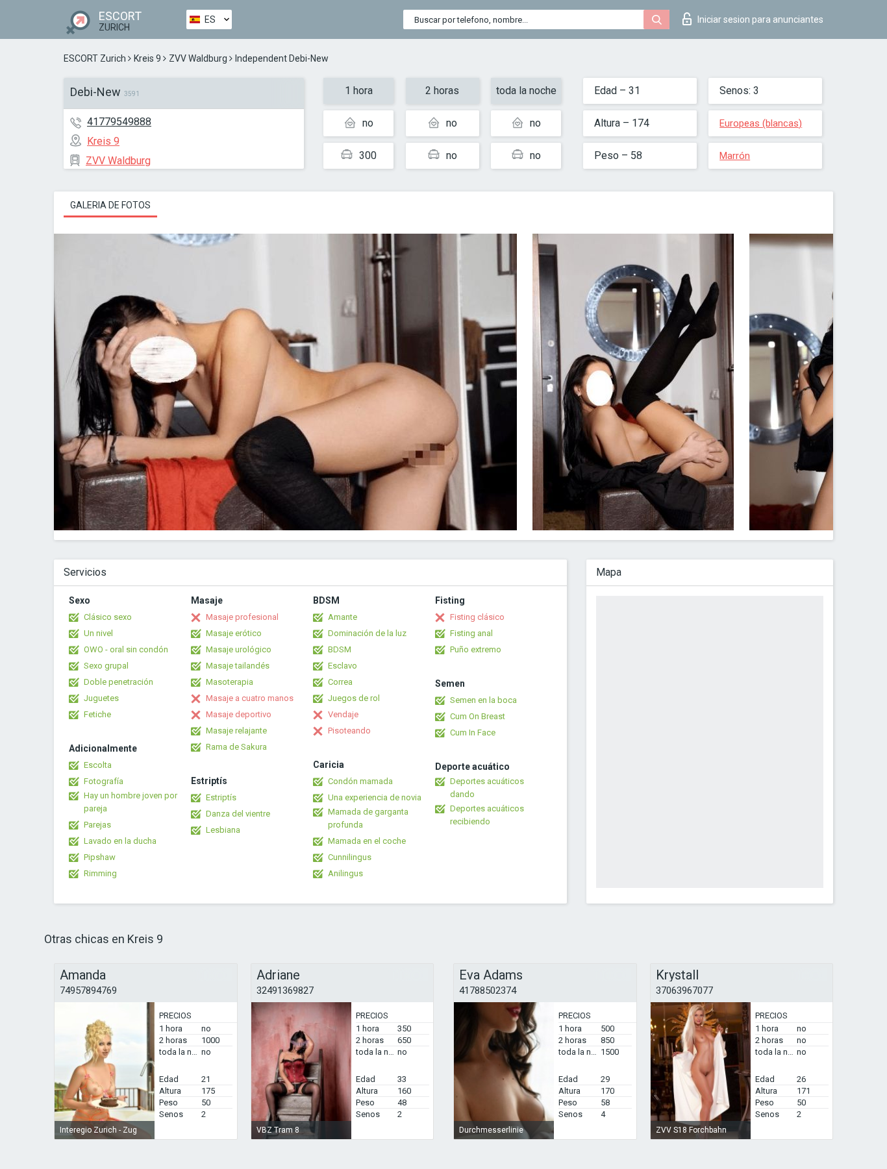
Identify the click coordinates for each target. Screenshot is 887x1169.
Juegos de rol (354, 698)
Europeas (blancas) (760, 123)
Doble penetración (118, 682)
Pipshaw (100, 857)
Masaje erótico (234, 633)
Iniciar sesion (760, 19)
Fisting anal (471, 633)
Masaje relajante (236, 730)
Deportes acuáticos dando (487, 787)
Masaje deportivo (238, 714)
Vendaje (343, 714)
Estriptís (221, 797)
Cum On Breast (477, 716)
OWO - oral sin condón (126, 649)
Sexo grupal (106, 666)
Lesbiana (223, 830)
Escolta (98, 765)
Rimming (100, 873)
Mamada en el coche (367, 841)
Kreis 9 (147, 58)
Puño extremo (475, 649)
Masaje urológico (238, 649)
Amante (342, 617)
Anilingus (345, 873)
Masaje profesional (242, 617)
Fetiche (97, 714)
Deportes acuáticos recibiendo (487, 815)
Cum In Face (472, 732)
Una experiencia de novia (374, 797)
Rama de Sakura (236, 747)
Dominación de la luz (367, 633)
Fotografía (103, 781)
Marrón (734, 156)
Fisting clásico (477, 617)
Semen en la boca (483, 700)
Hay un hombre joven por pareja (130, 802)
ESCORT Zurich (95, 58)
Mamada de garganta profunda (368, 818)
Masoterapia (229, 682)
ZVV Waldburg (198, 58)
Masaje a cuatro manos (250, 698)
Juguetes (101, 698)
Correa (340, 682)
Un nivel (98, 633)
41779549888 (119, 122)
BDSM (339, 649)
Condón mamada (360, 781)
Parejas (97, 825)
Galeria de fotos (110, 205)
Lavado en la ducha (120, 841)
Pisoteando (349, 730)
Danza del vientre (238, 813)
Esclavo (342, 666)
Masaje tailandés (237, 666)
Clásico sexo (108, 617)
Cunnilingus (349, 857)
